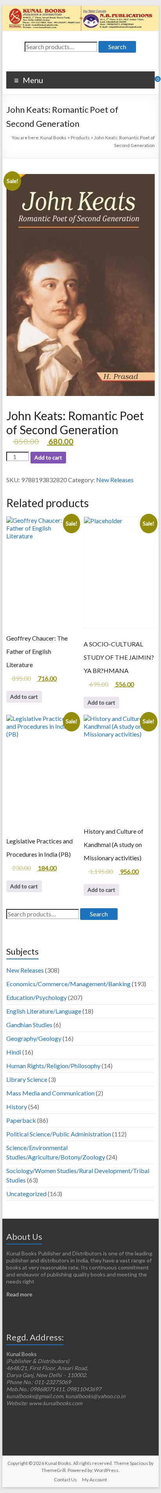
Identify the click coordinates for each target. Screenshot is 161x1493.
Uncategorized (26, 1193)
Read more (19, 1294)
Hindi (13, 1052)
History (16, 1106)
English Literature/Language (43, 1011)
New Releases (115, 479)
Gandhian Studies (29, 1024)
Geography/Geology (33, 1038)
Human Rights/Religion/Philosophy (53, 1065)
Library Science (26, 1079)
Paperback (21, 1120)
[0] (152, 82)
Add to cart (48, 457)
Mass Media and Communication (50, 1093)
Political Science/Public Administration (58, 1134)
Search (117, 46)
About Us (24, 1236)
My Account (94, 1479)
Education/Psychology (36, 997)
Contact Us (65, 1479)
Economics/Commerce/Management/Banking (68, 983)
